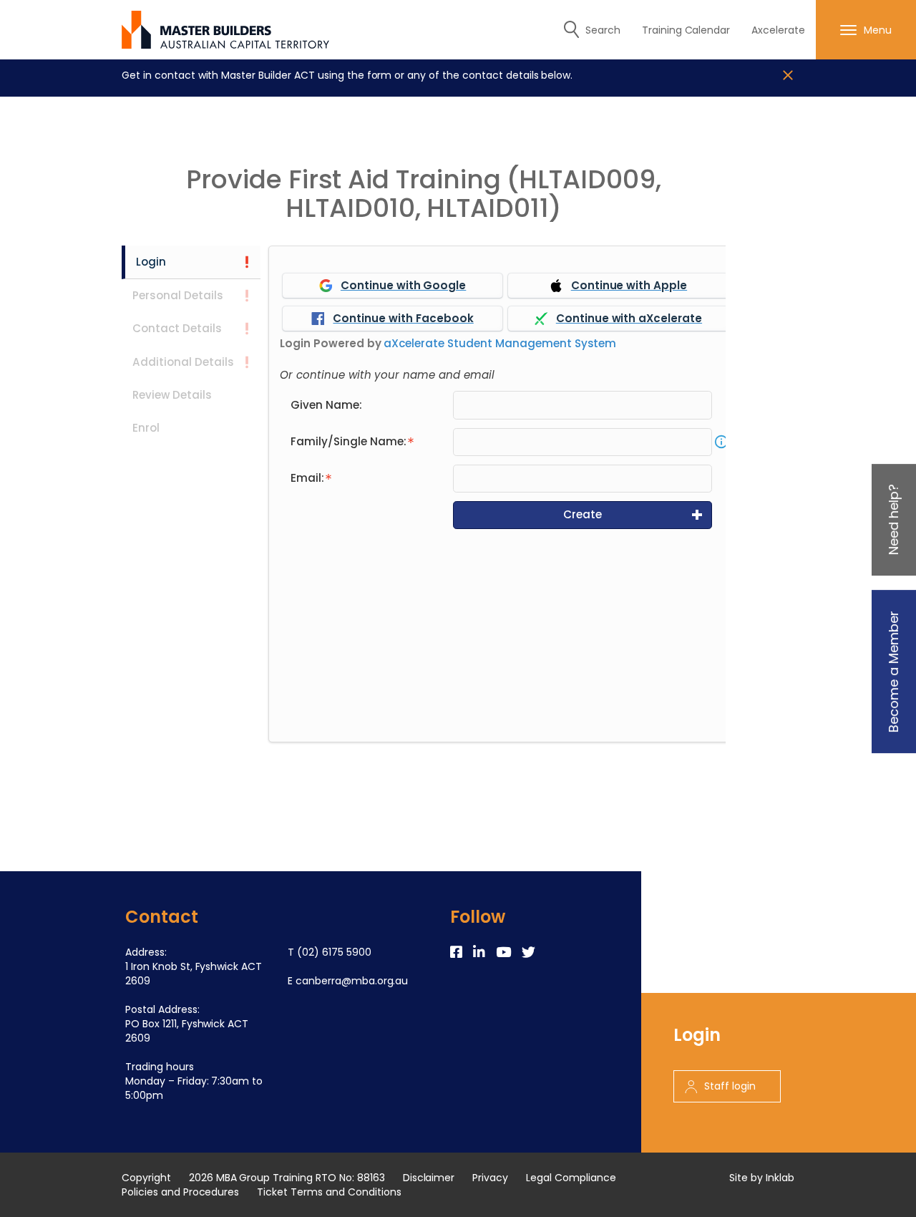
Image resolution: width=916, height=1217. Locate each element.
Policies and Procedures (180, 1192)
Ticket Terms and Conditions (329, 1192)
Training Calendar (686, 30)
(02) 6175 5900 (334, 952)
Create (582, 514)
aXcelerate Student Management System (500, 343)
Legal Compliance (571, 1177)
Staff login (730, 1086)
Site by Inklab (761, 1177)
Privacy (490, 1177)
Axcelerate (778, 30)
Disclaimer (429, 1177)
